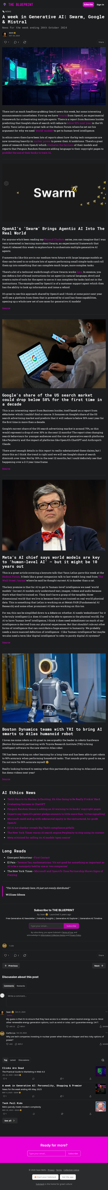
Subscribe (88, 4)
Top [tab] (5, 1060)
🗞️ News (6, 11)
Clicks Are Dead (13, 1068)
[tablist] (14, 986)
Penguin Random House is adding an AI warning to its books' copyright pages (54, 809)
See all (7, 1120)
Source (6, 308)
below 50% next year (79, 123)
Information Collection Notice (53, 935)
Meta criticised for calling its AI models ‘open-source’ (38, 837)
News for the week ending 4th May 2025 (22, 1089)
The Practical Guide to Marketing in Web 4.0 (23, 1071)
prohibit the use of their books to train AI (26, 152)
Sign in (100, 4)
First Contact (42, 857)
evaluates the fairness (60, 145)
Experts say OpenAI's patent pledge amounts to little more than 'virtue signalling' (56, 814)
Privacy (51, 1170)
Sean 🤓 (12, 33)
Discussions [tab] (24, 1060)
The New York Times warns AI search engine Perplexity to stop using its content (55, 832)
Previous (13, 965)
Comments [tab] (9, 986)
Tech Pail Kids (12, 1103)
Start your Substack (46, 1177)
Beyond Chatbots (54, 239)
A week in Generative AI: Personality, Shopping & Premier (42, 1085)
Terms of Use (67, 932)
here (79, 272)
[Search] (103, 1060)
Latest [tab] (13, 1060)
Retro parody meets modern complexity (21, 1106)
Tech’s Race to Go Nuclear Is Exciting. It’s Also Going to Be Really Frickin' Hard (53, 799)
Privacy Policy (75, 935)
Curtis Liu (10, 1032)
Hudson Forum (11, 576)
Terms (59, 1170)
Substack (40, 1184)
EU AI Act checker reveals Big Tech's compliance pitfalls (40, 827)
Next (97, 965)
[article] (54, 1073)
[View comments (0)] (33, 1078)
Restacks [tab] (21, 986)
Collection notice (71, 1170)
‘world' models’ (44, 130)
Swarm (62, 115)
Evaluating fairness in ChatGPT (26, 804)
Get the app (68, 1177)
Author (9, 1015)
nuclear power (42, 141)
